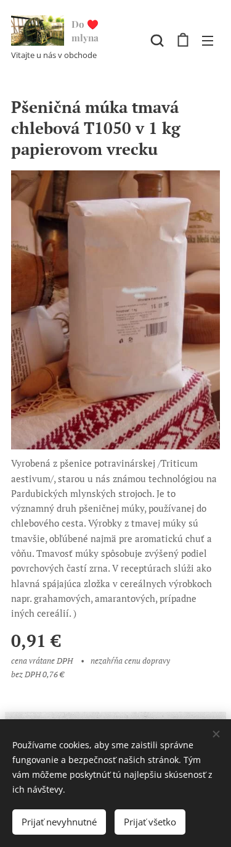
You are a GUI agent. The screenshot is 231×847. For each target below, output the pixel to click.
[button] (157, 40)
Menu (207, 40)
